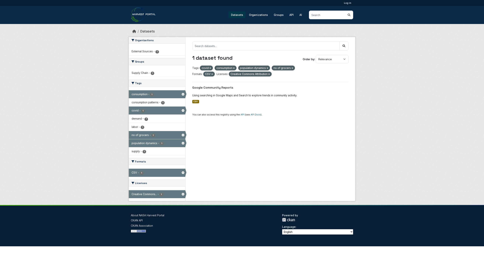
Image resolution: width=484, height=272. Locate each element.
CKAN (288, 220)
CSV (195, 101)
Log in (347, 2)
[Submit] (349, 15)
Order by (308, 59)
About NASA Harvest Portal (147, 215)
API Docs (256, 114)
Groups (279, 14)
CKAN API (137, 220)
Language (289, 226)
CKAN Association (142, 225)
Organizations (258, 14)
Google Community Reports (212, 88)
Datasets (237, 14)
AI (300, 14)
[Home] (134, 31)
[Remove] (210, 68)
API (291, 14)
